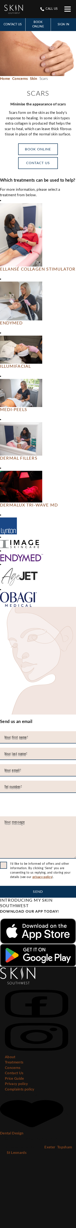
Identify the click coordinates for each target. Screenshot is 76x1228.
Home (5, 78)
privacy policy (42, 877)
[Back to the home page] (13, 9)
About (10, 1057)
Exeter (49, 1147)
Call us (51, 8)
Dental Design (11, 1133)
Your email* (12, 770)
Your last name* (15, 753)
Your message (14, 822)
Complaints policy (19, 1089)
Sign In (63, 24)
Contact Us (13, 24)
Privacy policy (16, 1084)
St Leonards (16, 1152)
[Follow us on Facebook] (36, 1004)
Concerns (20, 78)
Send (38, 891)
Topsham (64, 1147)
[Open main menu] (67, 9)
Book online (38, 24)
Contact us (38, 163)
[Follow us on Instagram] (36, 1037)
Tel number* (13, 786)
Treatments (14, 1062)
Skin (33, 78)
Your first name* (16, 737)
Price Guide (14, 1078)
